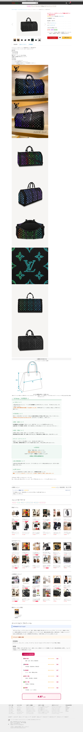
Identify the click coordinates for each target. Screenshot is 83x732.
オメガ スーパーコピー (30, 707)
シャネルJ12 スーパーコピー (31, 711)
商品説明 (15, 44)
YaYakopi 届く (45, 716)
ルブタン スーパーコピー (56, 708)
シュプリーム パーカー (29, 502)
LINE (66, 709)
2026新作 (29, 6)
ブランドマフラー (12, 713)
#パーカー (14, 502)
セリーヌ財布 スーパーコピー (43, 709)
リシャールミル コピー (30, 713)
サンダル (18, 502)
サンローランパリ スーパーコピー (43, 711)
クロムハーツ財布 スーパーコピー (43, 712)
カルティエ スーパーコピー (30, 709)
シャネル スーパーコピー (56, 709)
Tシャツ (33, 6)
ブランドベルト (11, 711)
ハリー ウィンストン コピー (42, 713)
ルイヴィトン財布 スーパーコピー (43, 706)
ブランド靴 (10, 709)
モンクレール (19, 707)
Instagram (67, 708)
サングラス (19, 708)
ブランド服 (10, 712)
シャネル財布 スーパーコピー (43, 707)
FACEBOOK (68, 707)
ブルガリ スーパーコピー (30, 708)
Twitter (67, 706)
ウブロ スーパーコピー (30, 712)
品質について (21, 716)
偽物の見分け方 (52, 716)
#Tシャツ (22, 502)
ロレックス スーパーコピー (30, 706)
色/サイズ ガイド (23, 44)
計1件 (62, 16)
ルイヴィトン (49, 6)
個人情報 (33, 716)
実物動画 (65, 716)
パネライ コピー (19, 711)
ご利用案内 (30, 44)
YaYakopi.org (18, 727)
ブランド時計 (11, 706)
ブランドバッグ (11, 708)
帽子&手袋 (18, 709)
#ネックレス (36, 502)
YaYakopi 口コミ (59, 716)
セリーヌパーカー (42, 502)
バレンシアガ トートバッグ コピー (57, 712)
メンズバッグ (52, 25)
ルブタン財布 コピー (41, 708)
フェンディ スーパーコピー (56, 707)
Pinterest (67, 711)
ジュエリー (19, 706)
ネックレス (38, 6)
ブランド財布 (11, 707)
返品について (27, 716)
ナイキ (54, 6)
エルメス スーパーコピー (56, 711)
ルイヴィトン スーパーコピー (56, 706)
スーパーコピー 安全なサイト (15, 719)
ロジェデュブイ (19, 713)
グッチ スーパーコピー (55, 713)
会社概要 (9, 716)
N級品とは (38, 716)
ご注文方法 (15, 716)
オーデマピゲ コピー (20, 712)
